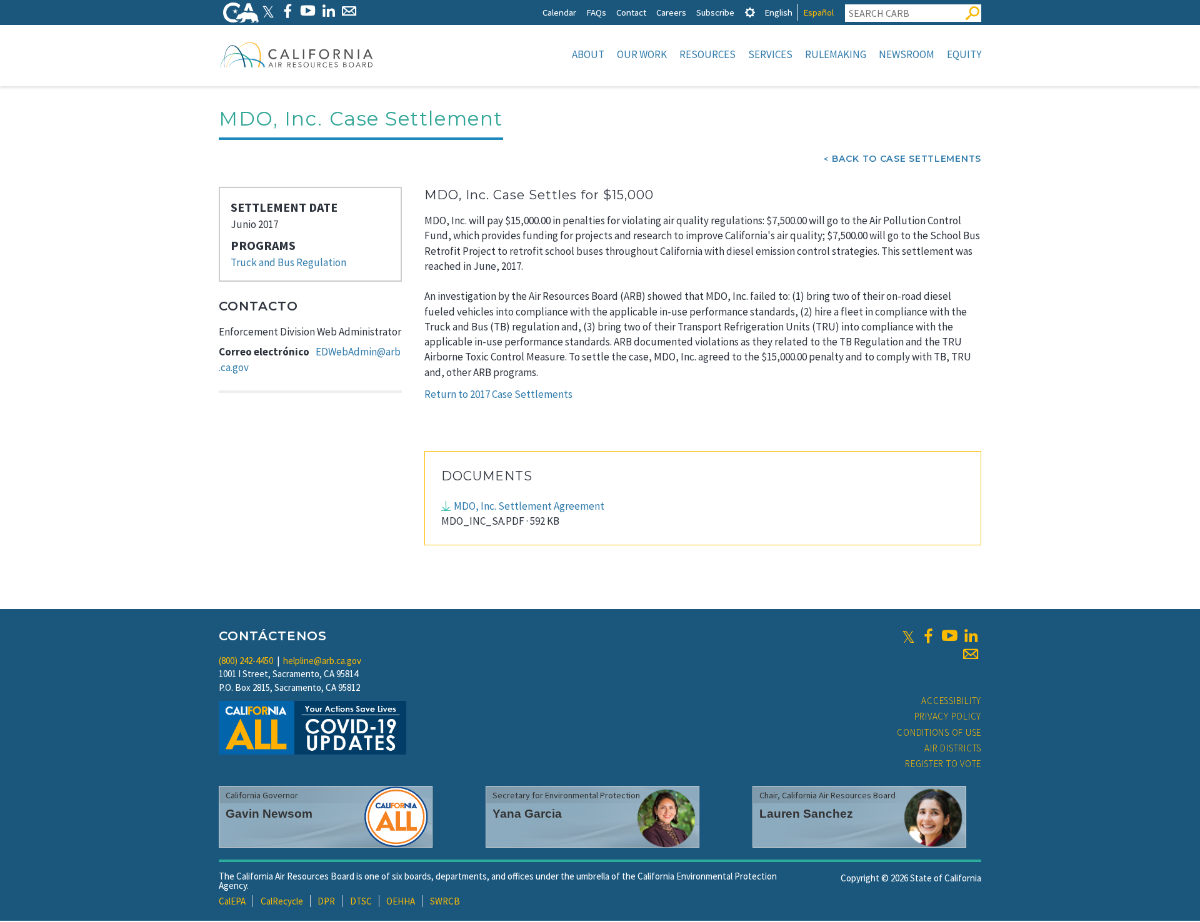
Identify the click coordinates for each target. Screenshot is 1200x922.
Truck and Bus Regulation (288, 262)
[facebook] (928, 636)
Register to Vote (943, 764)
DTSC (361, 901)
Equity (964, 54)
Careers (671, 12)
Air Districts (952, 748)
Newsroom (906, 54)
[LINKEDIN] (328, 11)
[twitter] (908, 636)
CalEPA (232, 901)
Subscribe (715, 12)
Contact (631, 12)
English (778, 12)
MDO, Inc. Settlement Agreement (529, 506)
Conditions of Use (939, 732)
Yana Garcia (527, 813)
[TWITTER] (268, 11)
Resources (707, 54)
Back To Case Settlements (906, 158)
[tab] (750, 12)
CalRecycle (282, 901)
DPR (326, 901)
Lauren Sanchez (806, 813)
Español (818, 12)
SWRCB (445, 901)
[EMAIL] (349, 11)
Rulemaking (835, 54)
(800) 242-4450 (246, 661)
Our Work (642, 54)
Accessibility (951, 700)
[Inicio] (297, 54)
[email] (970, 654)
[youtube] (949, 636)
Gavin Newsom (269, 813)
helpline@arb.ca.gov (322, 661)
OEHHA (400, 901)
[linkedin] (970, 636)
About (588, 54)
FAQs (596, 12)
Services (770, 54)
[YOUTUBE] (308, 11)
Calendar (559, 12)
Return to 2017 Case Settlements (498, 394)
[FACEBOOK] (287, 11)
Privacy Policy (948, 716)
